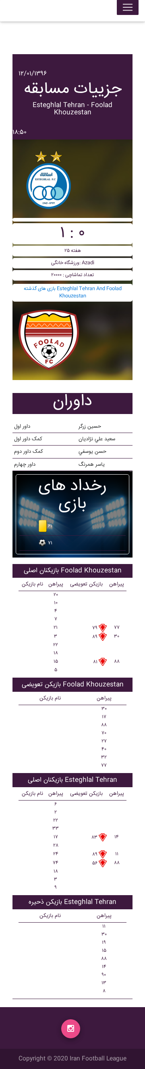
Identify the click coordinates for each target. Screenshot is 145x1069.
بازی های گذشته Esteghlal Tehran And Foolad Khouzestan (73, 292)
